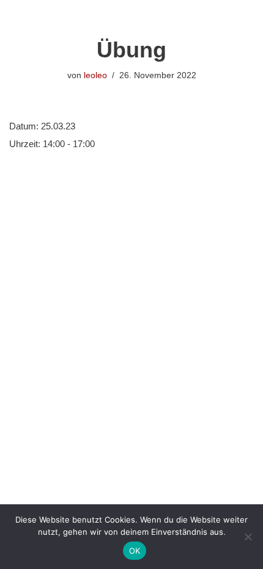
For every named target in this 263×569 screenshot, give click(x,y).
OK (135, 551)
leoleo (95, 75)
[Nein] (248, 537)
